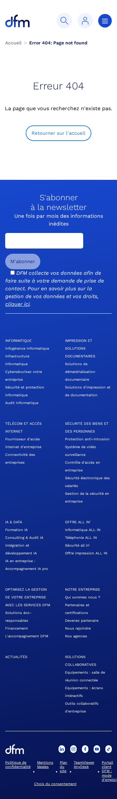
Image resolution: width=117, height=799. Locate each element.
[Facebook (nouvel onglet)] (85, 749)
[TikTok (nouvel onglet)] (108, 749)
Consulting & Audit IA (24, 538)
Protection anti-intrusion (87, 439)
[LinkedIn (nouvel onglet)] (62, 749)
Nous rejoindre (78, 628)
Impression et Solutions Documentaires (80, 348)
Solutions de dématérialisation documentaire (80, 372)
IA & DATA (13, 522)
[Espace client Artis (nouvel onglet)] (85, 21)
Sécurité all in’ (77, 545)
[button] (64, 21)
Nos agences (76, 636)
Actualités (16, 657)
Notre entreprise (82, 589)
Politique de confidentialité (18, 764)
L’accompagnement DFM (26, 636)
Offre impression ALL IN (86, 553)
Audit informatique (21, 403)
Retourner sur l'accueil (58, 133)
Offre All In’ (78, 522)
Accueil (13, 42)
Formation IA (16, 530)
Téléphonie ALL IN (81, 538)
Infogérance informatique (27, 348)
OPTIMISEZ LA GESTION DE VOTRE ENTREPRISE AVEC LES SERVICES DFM (27, 597)
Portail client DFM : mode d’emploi (109, 771)
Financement (16, 628)
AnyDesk (81, 767)
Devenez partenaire (81, 621)
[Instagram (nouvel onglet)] (73, 749)
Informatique (18, 341)
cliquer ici (17, 304)
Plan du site (63, 766)
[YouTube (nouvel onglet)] (97, 749)
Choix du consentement (55, 784)
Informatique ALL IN (82, 530)
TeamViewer (84, 762)
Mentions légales (45, 764)
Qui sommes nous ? (82, 597)
